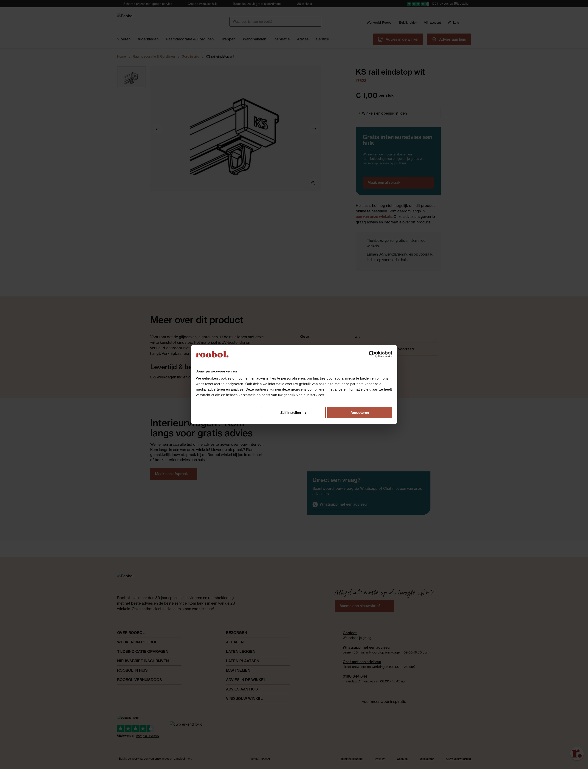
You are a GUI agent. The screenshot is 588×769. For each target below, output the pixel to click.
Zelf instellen (290, 412)
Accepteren (360, 412)
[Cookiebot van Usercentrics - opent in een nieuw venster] (372, 354)
